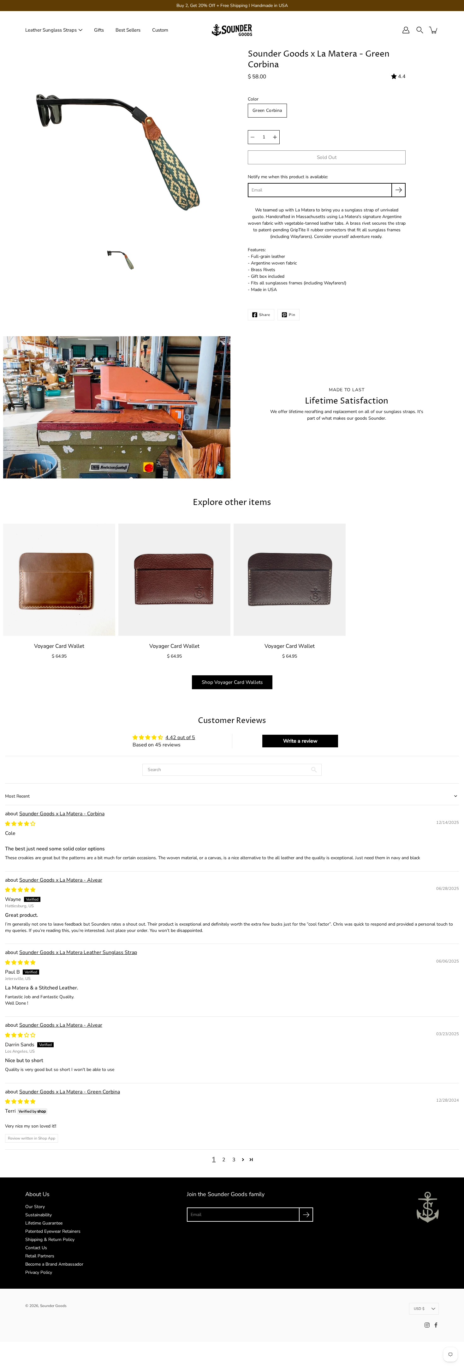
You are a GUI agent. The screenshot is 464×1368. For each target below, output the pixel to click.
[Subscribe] (398, 190)
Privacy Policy (38, 1272)
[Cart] (434, 30)
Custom (160, 30)
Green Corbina (267, 110)
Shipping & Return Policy (49, 1240)
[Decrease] (252, 137)
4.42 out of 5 (180, 737)
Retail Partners (39, 1256)
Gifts (99, 30)
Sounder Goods (53, 1305)
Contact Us (36, 1248)
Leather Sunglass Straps (51, 30)
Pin (292, 314)
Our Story (35, 1207)
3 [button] (233, 1159)
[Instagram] (427, 1325)
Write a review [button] (300, 741)
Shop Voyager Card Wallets (232, 682)
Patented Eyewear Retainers (52, 1231)
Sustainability (38, 1215)
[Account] (406, 30)
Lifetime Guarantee (43, 1223)
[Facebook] (436, 1325)
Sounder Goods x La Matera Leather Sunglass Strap (78, 952)
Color (253, 99)
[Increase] (275, 137)
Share (264, 314)
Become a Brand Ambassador (54, 1264)
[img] (20, 823)
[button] (243, 1159)
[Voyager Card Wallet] (59, 580)
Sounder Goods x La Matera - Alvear (60, 880)
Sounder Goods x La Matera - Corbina (61, 813)
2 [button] (223, 1159)
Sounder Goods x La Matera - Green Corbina (69, 1091)
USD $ (419, 1308)
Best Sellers (128, 30)
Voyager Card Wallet (59, 646)
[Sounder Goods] (232, 30)
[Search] (420, 30)
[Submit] (306, 1214)
